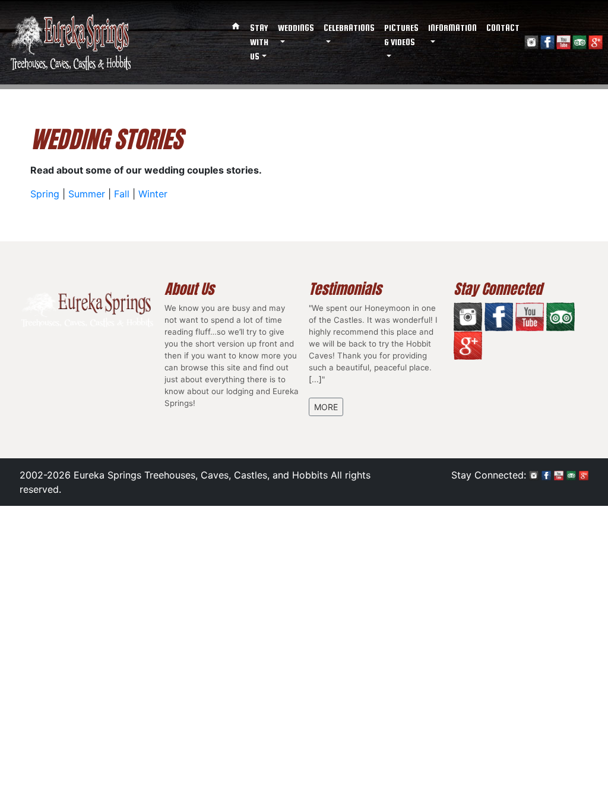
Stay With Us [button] (259, 42)
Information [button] (452, 28)
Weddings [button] (296, 28)
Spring (44, 194)
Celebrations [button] (349, 28)
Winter (152, 194)
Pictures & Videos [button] (401, 35)
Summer (86, 194)
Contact (503, 28)
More (326, 407)
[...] (315, 379)
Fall (121, 194)
